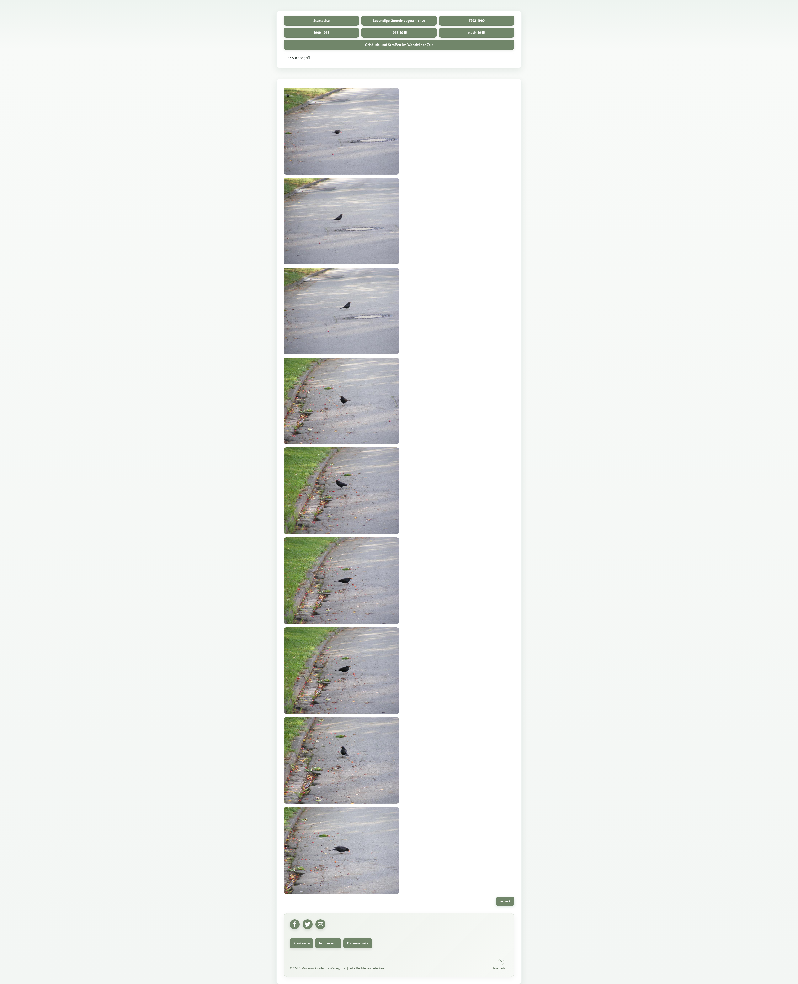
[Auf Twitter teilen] (308, 924)
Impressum (328, 943)
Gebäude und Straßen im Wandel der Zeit (399, 44)
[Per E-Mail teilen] (320, 924)
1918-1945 (399, 32)
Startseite (321, 20)
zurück (505, 901)
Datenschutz (357, 943)
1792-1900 (477, 20)
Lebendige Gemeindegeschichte (399, 20)
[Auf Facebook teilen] (295, 924)
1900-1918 (321, 32)
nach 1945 (476, 32)
